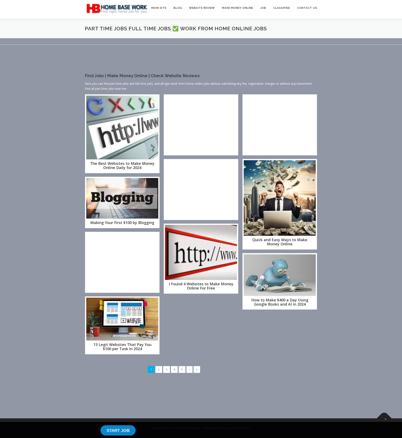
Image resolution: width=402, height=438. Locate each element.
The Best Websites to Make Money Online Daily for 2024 (122, 165)
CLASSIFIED (281, 7)
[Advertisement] (161, 62)
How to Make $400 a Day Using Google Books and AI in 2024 (279, 302)
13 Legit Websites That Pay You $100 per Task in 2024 (122, 346)
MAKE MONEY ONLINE (237, 7)
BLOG (178, 7)
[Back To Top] (384, 418)
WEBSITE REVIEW (202, 7)
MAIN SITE (158, 7)
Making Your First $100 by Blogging (122, 222)
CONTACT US (307, 7)
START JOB (118, 430)
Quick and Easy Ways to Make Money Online (279, 241)
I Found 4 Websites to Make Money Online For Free (201, 286)
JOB (263, 7)
